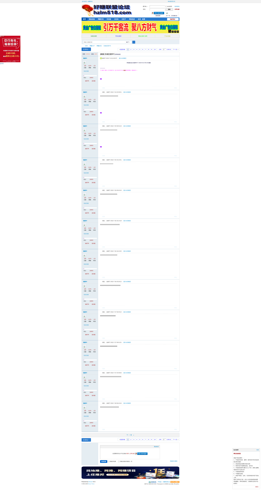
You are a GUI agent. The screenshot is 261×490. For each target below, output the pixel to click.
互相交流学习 (107, 46)
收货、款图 (141, 19)
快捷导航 (172, 19)
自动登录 (169, 6)
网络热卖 (132, 19)
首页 (84, 19)
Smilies (117, 447)
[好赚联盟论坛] (107, 10)
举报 (175, 88)
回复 (103, 88)
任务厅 (124, 19)
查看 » (257, 487)
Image (106, 447)
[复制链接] (118, 54)
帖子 (127, 42)
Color (104, 447)
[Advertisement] (140, 79)
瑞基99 (85, 58)
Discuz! (90, 481)
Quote (111, 447)
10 (155, 49)
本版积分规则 (173, 461)
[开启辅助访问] (166, 1)
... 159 (159, 49)
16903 (91, 77)
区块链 (109, 19)
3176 (89, 65)
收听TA (87, 81)
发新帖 (85, 49)
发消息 (93, 81)
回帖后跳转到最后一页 (126, 461)
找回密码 (177, 6)
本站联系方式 (171, 1)
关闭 (257, 450)
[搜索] (133, 42)
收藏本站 (90, 1)
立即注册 (177, 9)
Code (114, 447)
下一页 (175, 49)
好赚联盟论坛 (82, 45)
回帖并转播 (113, 461)
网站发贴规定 (237, 453)
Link (109, 447)
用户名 (145, 6)
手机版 (159, 482)
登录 (127, 453)
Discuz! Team (91, 483)
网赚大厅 (92, 46)
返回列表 (122, 49)
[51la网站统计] (174, 482)
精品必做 (92, 19)
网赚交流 (101, 19)
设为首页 (84, 1)
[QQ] (152, 482)
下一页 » (131, 435)
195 (85, 65)
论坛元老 (86, 71)
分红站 (116, 19)
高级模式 (156, 446)
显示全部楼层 (122, 58)
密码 (144, 9)
